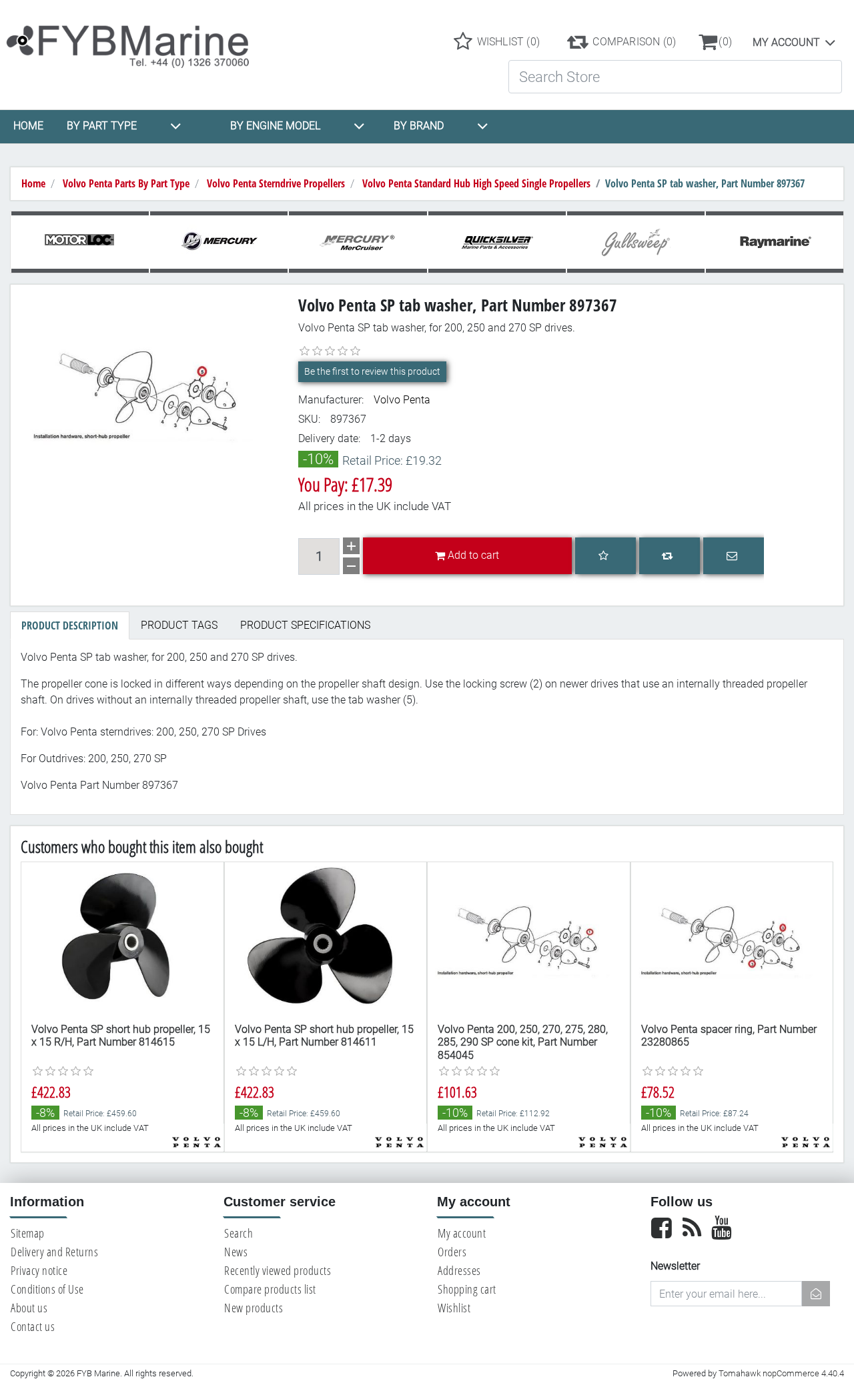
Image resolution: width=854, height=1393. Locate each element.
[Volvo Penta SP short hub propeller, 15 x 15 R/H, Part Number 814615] (122, 938)
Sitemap (28, 1233)
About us (29, 1308)
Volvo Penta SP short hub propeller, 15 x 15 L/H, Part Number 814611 (324, 1035)
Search (238, 1233)
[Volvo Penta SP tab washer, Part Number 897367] (149, 390)
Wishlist (454, 1308)
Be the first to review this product (372, 371)
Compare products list (270, 1289)
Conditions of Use (47, 1289)
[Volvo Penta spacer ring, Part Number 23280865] (732, 938)
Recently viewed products (277, 1270)
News (236, 1252)
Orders (452, 1252)
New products (253, 1308)
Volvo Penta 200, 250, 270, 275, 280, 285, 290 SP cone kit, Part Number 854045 (523, 1042)
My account (786, 42)
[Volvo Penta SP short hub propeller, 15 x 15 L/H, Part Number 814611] (326, 938)
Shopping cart (467, 1289)
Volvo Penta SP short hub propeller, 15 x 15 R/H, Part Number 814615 (120, 1035)
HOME (28, 125)
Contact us (33, 1326)
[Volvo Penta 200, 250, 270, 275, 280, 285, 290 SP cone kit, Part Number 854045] (529, 938)
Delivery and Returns (54, 1252)
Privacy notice (39, 1270)
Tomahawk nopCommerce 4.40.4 (781, 1373)
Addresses (459, 1270)
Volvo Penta (402, 399)
